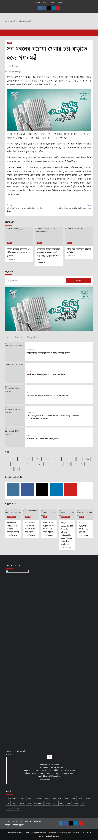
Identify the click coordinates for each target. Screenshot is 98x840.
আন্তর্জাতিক (37, 459)
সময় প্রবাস (9, 469)
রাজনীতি (75, 464)
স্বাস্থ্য (17, 469)
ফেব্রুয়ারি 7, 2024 (13, 66)
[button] (7, 32)
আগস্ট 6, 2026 (12, 259)
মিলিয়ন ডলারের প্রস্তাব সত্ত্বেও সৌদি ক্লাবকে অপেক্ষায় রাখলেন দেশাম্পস (18, 253)
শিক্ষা (82, 464)
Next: (74, 207)
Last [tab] (8, 337)
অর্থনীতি (29, 459)
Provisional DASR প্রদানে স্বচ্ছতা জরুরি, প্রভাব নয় (43, 438)
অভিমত (28, 435)
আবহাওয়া (46, 459)
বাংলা (52, 2)
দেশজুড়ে (29, 371)
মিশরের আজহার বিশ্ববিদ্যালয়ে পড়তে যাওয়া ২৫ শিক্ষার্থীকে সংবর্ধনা (48, 353)
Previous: (25, 208)
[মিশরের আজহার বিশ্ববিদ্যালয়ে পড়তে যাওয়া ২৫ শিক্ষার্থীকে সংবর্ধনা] (15, 344)
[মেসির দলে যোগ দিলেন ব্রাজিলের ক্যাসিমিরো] (79, 236)
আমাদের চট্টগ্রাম (30, 349)
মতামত (67, 464)
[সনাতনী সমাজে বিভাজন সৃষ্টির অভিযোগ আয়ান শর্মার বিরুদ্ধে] (14, 364)
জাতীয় (79, 459)
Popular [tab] (18, 337)
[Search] (90, 32)
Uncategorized (11, 459)
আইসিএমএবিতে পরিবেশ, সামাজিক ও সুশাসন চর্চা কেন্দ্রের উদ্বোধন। (48, 396)
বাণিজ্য (28, 464)
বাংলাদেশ (20, 464)
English (59, 2)
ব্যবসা (28, 392)
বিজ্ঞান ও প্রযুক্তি (37, 464)
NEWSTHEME (86, 832)
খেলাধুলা (9, 43)
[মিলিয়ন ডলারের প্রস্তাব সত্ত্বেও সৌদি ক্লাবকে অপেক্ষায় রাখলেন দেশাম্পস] (19, 236)
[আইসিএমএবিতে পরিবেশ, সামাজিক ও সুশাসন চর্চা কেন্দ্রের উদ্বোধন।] (15, 388)
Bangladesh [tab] (32, 337)
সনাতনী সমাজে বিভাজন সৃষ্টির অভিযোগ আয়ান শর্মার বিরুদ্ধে (46, 374)
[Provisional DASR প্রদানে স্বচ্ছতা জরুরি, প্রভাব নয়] (15, 431)
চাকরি (72, 459)
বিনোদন (47, 464)
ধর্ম (7, 464)
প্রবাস (13, 464)
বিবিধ (54, 464)
